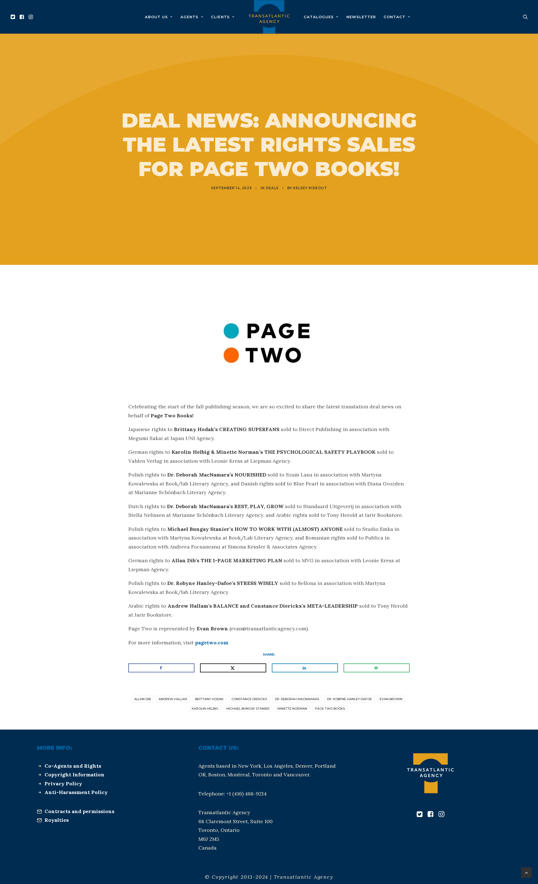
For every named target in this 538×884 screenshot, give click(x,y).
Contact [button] (394, 17)
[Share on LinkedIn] (305, 667)
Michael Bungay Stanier (248, 709)
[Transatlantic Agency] (268, 17)
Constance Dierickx (249, 699)
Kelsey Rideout (310, 188)
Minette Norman (292, 709)
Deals (272, 188)
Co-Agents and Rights (73, 766)
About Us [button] (156, 17)
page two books (330, 709)
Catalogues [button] (319, 17)
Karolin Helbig (205, 709)
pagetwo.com (211, 642)
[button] (13, 17)
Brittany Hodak (209, 699)
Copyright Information (75, 774)
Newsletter (361, 17)
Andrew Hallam (173, 699)
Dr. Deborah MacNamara (297, 699)
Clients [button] (220, 17)
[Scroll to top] (526, 872)
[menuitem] (13, 17)
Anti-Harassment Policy (76, 792)
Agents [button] (189, 17)
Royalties (57, 820)
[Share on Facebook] (161, 667)
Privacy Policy (63, 783)
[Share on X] (233, 667)
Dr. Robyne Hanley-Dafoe (349, 699)
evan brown (391, 699)
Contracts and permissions (79, 811)
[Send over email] (377, 667)
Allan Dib (142, 699)
